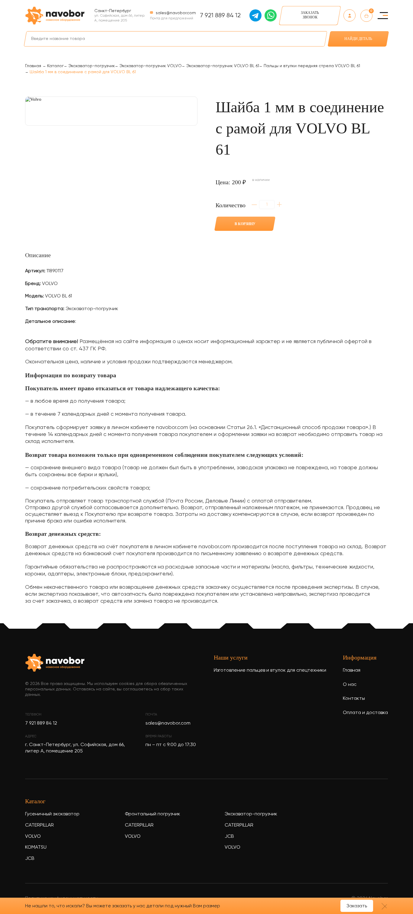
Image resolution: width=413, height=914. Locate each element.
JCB (29, 858)
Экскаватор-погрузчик (251, 814)
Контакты (354, 698)
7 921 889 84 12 (220, 15)
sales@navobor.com (167, 723)
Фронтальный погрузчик (152, 814)
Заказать (356, 906)
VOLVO (33, 836)
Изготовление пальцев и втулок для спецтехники (270, 670)
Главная (351, 670)
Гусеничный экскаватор (52, 814)
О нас (349, 684)
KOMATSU (36, 847)
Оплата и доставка (365, 712)
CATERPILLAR (39, 825)
